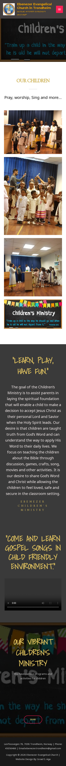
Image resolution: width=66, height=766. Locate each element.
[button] (3, 700)
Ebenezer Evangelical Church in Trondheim (34, 6)
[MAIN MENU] (59, 9)
